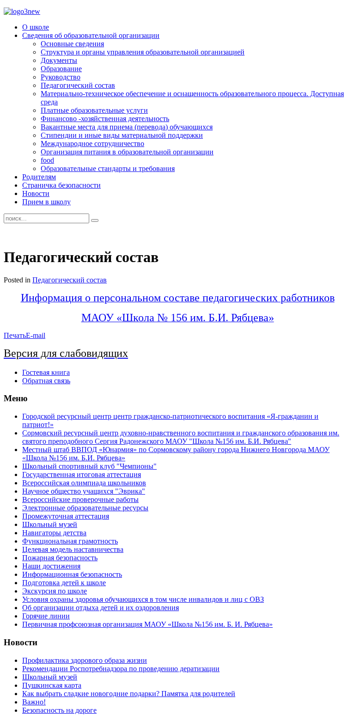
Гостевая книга (46, 372)
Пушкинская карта (51, 685)
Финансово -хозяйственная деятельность (105, 118)
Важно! (34, 702)
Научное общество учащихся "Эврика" (83, 491)
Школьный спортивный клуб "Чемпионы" (89, 466)
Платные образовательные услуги (94, 110)
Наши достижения (51, 566)
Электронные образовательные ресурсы (85, 508)
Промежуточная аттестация (65, 516)
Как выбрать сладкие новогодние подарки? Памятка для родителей (128, 694)
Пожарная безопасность (60, 558)
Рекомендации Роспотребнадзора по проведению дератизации (121, 669)
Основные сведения (72, 44)
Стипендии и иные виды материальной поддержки (122, 135)
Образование (61, 69)
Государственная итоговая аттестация (81, 474)
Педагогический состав (78, 85)
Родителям (39, 177)
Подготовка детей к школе (64, 583)
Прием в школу (46, 202)
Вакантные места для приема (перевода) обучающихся (127, 127)
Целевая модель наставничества (72, 549)
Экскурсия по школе (54, 591)
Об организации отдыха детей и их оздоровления (100, 608)
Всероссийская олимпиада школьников (84, 483)
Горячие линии (46, 616)
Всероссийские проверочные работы (80, 499)
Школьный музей (49, 524)
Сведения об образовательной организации (90, 35)
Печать (15, 335)
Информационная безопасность (72, 574)
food (47, 160)
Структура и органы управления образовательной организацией (143, 52)
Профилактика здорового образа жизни (84, 660)
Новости (35, 193)
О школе (35, 27)
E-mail (35, 335)
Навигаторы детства (54, 533)
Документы (59, 60)
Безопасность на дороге (59, 710)
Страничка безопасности (61, 185)
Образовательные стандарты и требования (108, 168)
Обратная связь (46, 381)
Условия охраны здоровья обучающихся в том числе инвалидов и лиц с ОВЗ (143, 599)
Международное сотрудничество (92, 143)
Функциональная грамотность (70, 541)
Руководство (60, 77)
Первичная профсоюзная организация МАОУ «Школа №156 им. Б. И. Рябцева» (147, 624)
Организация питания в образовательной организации (127, 152)
